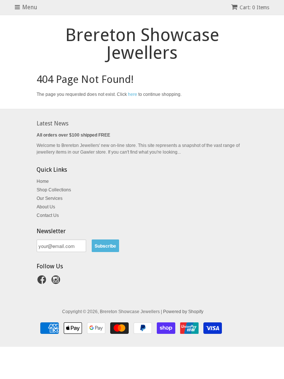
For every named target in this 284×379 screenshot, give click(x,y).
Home (43, 181)
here (132, 94)
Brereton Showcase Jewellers (142, 44)
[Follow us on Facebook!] (42, 282)
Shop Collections (54, 189)
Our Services (49, 198)
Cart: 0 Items (254, 7)
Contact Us (48, 215)
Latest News (52, 123)
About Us (46, 206)
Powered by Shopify (183, 311)
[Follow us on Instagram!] (56, 282)
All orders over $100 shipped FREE (73, 135)
